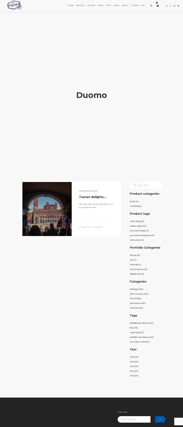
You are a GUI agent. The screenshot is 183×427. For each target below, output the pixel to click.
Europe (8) (135, 255)
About (125, 5)
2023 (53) (134, 371)
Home (71, 5)
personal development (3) (142, 235)
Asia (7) (133, 260)
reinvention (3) (137, 240)
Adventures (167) (138, 303)
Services (80, 5)
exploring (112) (137, 332)
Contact (135, 5)
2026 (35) (134, 357)
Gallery (91, 5)
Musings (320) (136, 289)
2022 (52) (134, 375)
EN (143, 5)
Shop (108, 5)
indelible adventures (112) (142, 337)
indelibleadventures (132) (141, 323)
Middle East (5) (137, 274)
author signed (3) (138, 226)
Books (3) (134, 201)
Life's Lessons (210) (139, 294)
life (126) (134, 327)
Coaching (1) (135, 206)
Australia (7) (135, 264)
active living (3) (137, 221)
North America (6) (138, 269)
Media (101, 5)
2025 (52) (134, 361)
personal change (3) (139, 230)
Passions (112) (136, 307)
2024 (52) (134, 366)
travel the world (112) (140, 341)
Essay (117, 5)
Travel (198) (135, 298)
